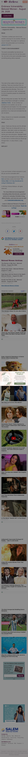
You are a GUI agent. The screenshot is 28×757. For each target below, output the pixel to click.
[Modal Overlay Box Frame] (14, 378)
